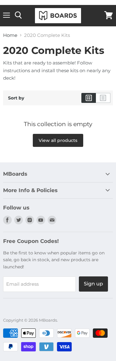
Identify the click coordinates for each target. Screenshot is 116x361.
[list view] (103, 98)
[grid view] (88, 98)
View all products (58, 140)
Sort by (16, 97)
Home (10, 35)
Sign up (93, 284)
